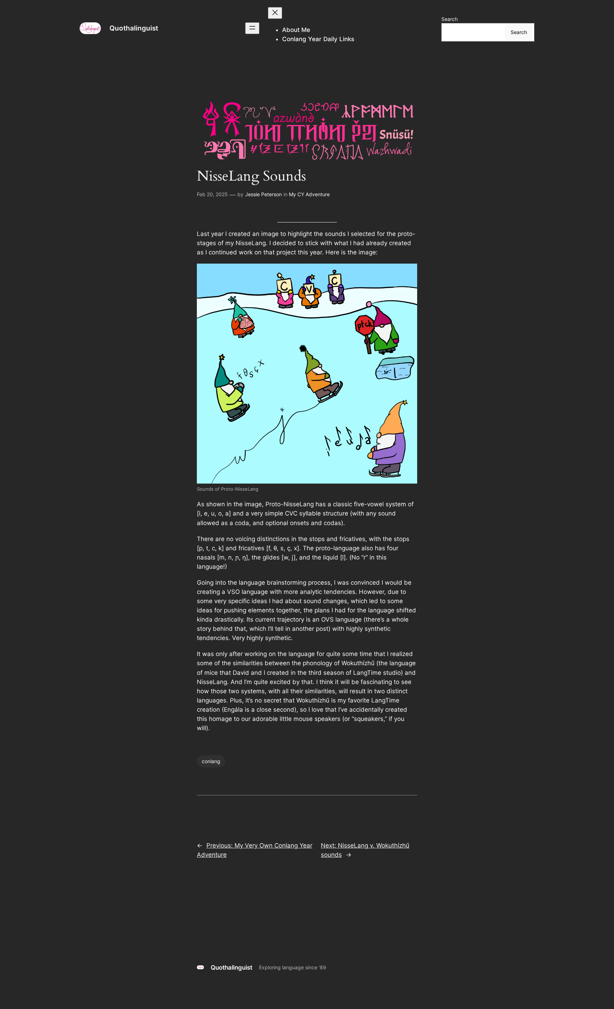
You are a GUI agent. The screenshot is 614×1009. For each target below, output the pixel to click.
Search (449, 19)
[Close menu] (275, 13)
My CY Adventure (309, 194)
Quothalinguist (133, 28)
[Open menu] (252, 28)
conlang (211, 761)
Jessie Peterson (263, 194)
